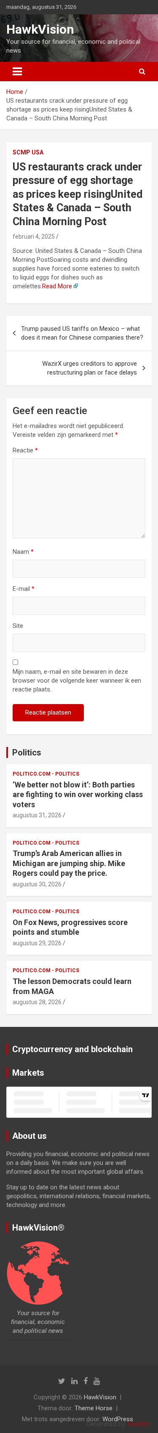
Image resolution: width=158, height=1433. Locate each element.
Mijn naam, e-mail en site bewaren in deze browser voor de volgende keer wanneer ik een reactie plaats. (77, 680)
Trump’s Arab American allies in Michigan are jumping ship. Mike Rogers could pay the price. (69, 863)
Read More (57, 286)
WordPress (117, 1419)
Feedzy (138, 1424)
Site (18, 626)
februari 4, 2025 (34, 236)
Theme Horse (93, 1408)
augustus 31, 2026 (37, 815)
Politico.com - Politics (46, 774)
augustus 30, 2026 (37, 884)
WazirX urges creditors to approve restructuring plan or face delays (89, 368)
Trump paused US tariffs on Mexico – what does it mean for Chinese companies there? (82, 333)
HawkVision (40, 29)
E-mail (24, 589)
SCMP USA (28, 152)
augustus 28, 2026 (37, 1002)
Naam (23, 552)
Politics (26, 752)
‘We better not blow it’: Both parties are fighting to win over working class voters (78, 794)
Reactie (25, 450)
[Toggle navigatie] (17, 71)
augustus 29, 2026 (37, 943)
